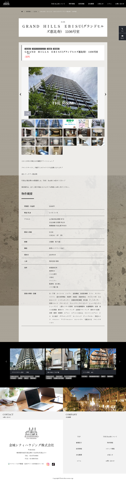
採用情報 (81, 4)
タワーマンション (39, 49)
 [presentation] (120, 361)
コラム (109, 4)
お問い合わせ (119, 4)
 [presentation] (6, 361)
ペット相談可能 (34, 376)
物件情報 (72, 4)
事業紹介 (79, 442)
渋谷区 (56, 49)
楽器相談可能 (58, 376)
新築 (106, 376)
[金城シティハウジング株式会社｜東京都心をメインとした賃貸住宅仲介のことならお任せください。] (6, 3)
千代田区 (99, 376)
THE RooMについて (58, 4)
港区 (67, 376)
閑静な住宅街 (23, 378)
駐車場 (33, 378)
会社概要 (91, 4)
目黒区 (13, 378)
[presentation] (20, 93)
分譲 (49, 49)
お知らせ (100, 4)
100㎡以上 (14, 376)
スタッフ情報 (110, 448)
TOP (79, 436)
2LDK (63, 22)
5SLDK (23, 376)
